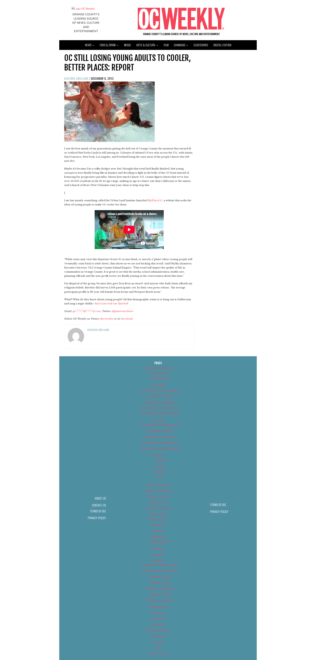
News (88, 45)
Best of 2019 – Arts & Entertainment (160, 425)
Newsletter (158, 554)
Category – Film (158, 502)
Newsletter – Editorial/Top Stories (160, 571)
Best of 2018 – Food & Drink (160, 401)
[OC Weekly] (83, 8)
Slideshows (201, 45)
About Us (100, 498)
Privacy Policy (97, 518)
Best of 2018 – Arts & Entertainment (160, 390)
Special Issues (158, 624)
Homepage (158, 548)
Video (158, 647)
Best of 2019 (158, 420)
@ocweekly (106, 318)
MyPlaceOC (155, 200)
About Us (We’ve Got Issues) (158, 367)
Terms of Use (98, 511)
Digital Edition (222, 45)
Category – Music (158, 513)
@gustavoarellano (122, 311)
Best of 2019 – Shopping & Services (160, 442)
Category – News (158, 519)
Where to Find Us (158, 653)
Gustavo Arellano (76, 78)
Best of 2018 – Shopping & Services (160, 407)
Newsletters (158, 560)
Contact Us (99, 505)
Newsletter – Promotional (159, 600)
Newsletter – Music (160, 594)
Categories (160, 460)
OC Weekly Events (158, 606)
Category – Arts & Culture (158, 490)
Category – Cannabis (158, 496)
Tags (160, 477)
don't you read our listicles (110, 303)
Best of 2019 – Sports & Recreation (160, 448)
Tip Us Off (158, 641)
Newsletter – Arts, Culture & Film (160, 565)
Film (166, 45)
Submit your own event (158, 630)
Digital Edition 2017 (160, 541)
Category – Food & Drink (158, 507)
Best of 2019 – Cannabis (160, 431)
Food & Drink (108, 45)
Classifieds (158, 525)
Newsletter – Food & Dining (160, 588)
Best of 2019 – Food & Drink (160, 436)
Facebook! (127, 318)
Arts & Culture (145, 45)
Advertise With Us (158, 373)
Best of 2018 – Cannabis (160, 396)
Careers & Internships (158, 484)
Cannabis (179, 45)
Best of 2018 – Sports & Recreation (160, 413)
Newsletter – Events (160, 576)
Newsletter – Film (160, 582)
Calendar (158, 455)
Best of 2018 (158, 385)
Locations (160, 466)
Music (127, 45)
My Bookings (160, 471)
